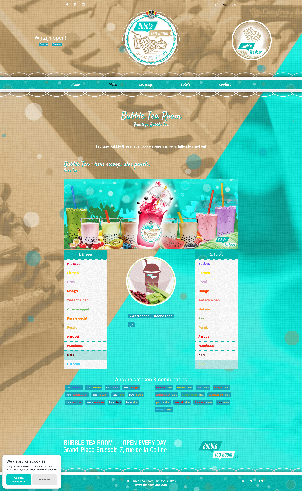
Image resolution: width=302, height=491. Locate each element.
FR (215, 5)
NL (224, 5)
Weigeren (44, 479)
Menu (113, 84)
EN (234, 5)
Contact (225, 84)
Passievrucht (77, 318)
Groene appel (78, 309)
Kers (70, 355)
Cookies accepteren (18, 479)
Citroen (73, 273)
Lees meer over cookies (43, 469)
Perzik (72, 328)
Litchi (71, 282)
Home (75, 84)
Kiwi (201, 318)
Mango (72, 291)
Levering (145, 84)
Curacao (73, 364)
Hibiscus (73, 264)
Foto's (185, 84)
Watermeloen (78, 300)
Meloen (204, 309)
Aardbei (73, 337)
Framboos (75, 346)
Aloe (201, 364)
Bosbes (204, 264)
